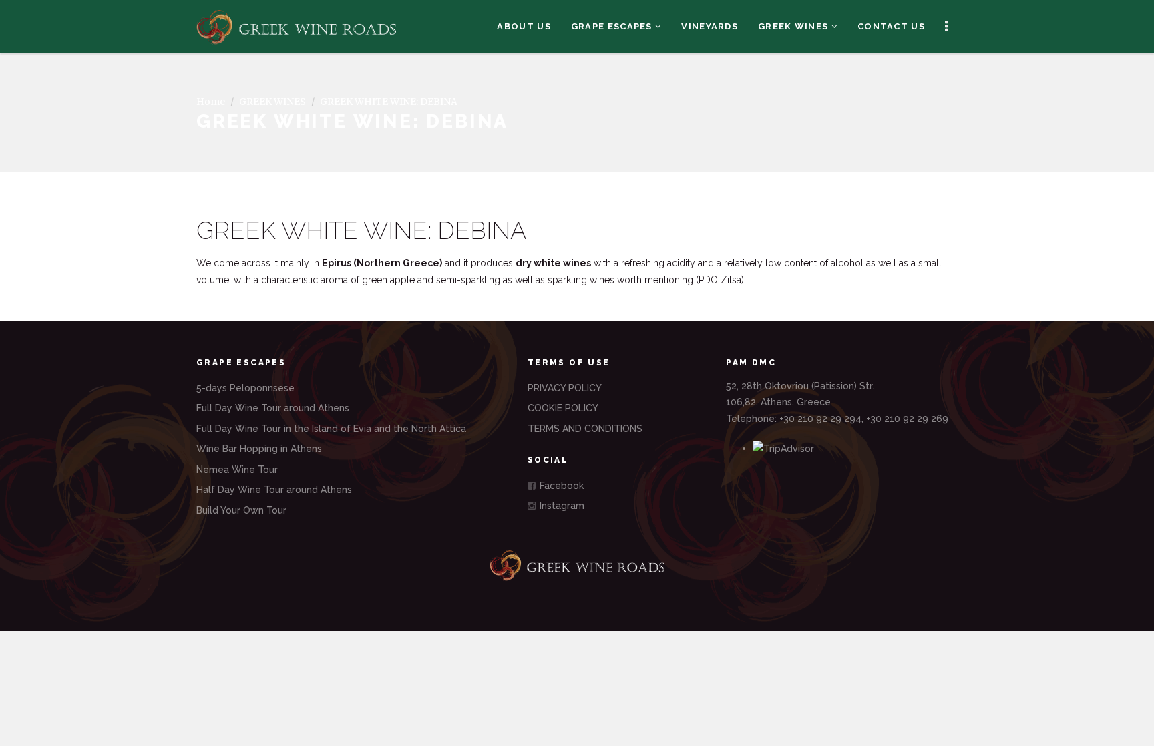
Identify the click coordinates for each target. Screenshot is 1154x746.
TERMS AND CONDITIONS (585, 428)
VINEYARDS (709, 26)
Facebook (560, 485)
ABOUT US (523, 26)
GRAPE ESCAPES (613, 26)
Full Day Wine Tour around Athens (272, 408)
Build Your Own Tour (241, 510)
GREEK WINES (794, 26)
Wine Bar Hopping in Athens (259, 448)
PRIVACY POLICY (565, 388)
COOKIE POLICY (563, 408)
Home (210, 102)
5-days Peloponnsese (245, 388)
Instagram (560, 505)
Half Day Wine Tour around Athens (274, 489)
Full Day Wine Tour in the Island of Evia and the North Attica (331, 428)
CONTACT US (891, 26)
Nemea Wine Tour (237, 469)
